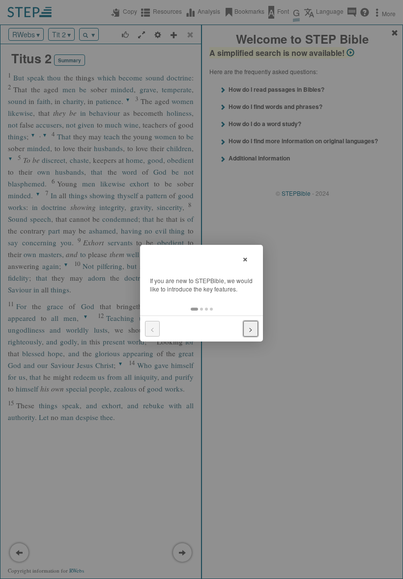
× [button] (245, 258)
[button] (194, 309)
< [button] (152, 329)
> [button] (251, 329)
